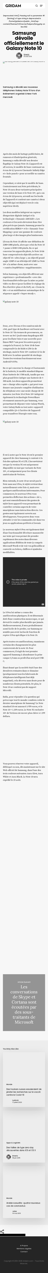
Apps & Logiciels (13, 1143)
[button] (41, 6)
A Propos (24, 1246)
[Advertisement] (24, 127)
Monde (9, 1084)
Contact (23, 1252)
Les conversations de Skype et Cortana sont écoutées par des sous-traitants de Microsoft (24, 1002)
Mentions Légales (24, 1249)
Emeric (26, 54)
